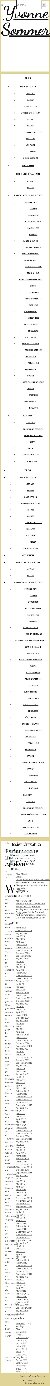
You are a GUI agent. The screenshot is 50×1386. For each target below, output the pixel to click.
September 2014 (24, 1206)
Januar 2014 (21, 1228)
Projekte (20, 1357)
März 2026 (21, 927)
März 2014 (21, 1223)
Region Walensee (33, 299)
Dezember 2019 (24, 1057)
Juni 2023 (20, 986)
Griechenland (30, 401)
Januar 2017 (21, 1127)
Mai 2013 (20, 1251)
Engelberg (33, 331)
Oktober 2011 (23, 1305)
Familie (30, 100)
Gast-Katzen (30, 106)
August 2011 (22, 1310)
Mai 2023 (20, 989)
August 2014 (22, 1209)
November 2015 (24, 1167)
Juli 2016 (20, 1144)
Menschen (28, 165)
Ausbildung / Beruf (30, 113)
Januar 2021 (21, 1037)
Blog (28, 77)
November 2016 (24, 1133)
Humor (19, 1340)
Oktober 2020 (23, 1043)
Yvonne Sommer (10, 1359)
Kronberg (33, 305)
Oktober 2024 (23, 953)
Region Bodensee (33, 350)
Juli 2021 (20, 1023)
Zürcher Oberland (33, 247)
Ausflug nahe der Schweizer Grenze (33, 909)
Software (20, 1362)
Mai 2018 (20, 1082)
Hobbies (30, 119)
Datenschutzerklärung (34, 1383)
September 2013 (24, 1240)
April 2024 (21, 969)
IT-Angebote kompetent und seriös (33, 879)
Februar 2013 (22, 1259)
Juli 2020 (20, 1051)
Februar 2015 (22, 1192)
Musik (30, 448)
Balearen (33, 395)
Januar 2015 (21, 1195)
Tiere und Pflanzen (28, 173)
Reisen (19, 1360)
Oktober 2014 (23, 1203)
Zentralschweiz (30, 324)
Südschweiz (30, 337)
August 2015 (22, 1175)
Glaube (30, 126)
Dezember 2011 (24, 1299)
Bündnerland (30, 311)
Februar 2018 (22, 1091)
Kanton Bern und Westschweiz (30, 640)
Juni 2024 (20, 964)
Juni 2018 (20, 1079)
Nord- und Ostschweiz (30, 279)
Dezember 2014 (24, 1198)
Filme (18, 1334)
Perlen (33, 151)
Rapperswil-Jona (33, 222)
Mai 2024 (20, 967)
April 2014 (21, 1220)
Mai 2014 (20, 1217)
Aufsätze (30, 138)
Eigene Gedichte (30, 158)
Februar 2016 (22, 1158)
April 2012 (21, 1288)
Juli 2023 (20, 984)
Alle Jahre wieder (24, 900)
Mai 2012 (20, 1285)
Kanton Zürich (30, 241)
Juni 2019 (20, 1068)
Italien (30, 376)
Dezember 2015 (24, 1164)
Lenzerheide (33, 318)
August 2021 (22, 1020)
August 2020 (22, 1048)
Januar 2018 (21, 1093)
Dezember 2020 (24, 1040)
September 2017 (24, 1105)
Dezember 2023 (24, 975)
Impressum (30, 1380)
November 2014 (24, 1200)
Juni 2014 (20, 1214)
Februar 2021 (22, 1034)
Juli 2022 (20, 1006)
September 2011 (24, 1307)
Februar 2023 (22, 992)
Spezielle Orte (31, 202)
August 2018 (22, 1074)
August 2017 (22, 1107)
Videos (19, 1371)
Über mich (30, 93)
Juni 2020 (20, 1054)
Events (19, 1331)
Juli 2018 (20, 1076)
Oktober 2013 (23, 1237)
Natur (18, 1354)
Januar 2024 (21, 972)
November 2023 (24, 978)
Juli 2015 (20, 1178)
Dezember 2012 (24, 1265)
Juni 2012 (20, 1282)
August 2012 (22, 1276)
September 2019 (24, 1062)
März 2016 (21, 1155)
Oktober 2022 (23, 1000)
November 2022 (24, 998)
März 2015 (21, 1189)
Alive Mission (22, 873)
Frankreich (30, 369)
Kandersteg (33, 228)
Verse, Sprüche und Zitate (33, 814)
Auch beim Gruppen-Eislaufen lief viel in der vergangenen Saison (31, 916)
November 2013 (24, 1234)
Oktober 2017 (23, 1102)
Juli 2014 (20, 1212)
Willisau (33, 234)
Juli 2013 (20, 1245)
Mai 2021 (20, 1029)
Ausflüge (20, 1326)
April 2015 (21, 1186)
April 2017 (21, 1119)
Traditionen (30, 461)
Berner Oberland (33, 267)
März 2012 (21, 1290)
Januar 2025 (21, 944)
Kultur (27, 415)
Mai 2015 (20, 1183)
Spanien (30, 388)
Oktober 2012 (23, 1271)
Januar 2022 (21, 1014)
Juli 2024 (20, 961)
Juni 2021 (20, 1026)
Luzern (33, 209)
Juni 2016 (20, 1147)
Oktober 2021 (23, 1017)
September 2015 (24, 1172)
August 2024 (22, 958)
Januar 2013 (21, 1262)
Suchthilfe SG (22, 890)
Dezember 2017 (24, 1096)
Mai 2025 (20, 938)
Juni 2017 (20, 1113)
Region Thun (33, 273)
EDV (18, 1329)
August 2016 (22, 1141)
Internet (20, 1343)
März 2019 (21, 1071)
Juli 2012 (20, 1279)
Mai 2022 (20, 1009)
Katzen (30, 187)
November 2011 (24, 1302)
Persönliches (28, 86)
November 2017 (24, 1099)
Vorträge (30, 145)
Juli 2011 (20, 1313)
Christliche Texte (33, 132)
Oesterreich (30, 356)
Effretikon (33, 215)
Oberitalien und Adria (33, 382)
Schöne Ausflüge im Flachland (30, 912)
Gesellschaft (22, 1337)
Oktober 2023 (23, 981)
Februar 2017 (22, 1124)
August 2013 (22, 1243)
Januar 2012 (21, 1296)
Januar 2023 (21, 995)
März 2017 (21, 1121)
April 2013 (21, 1254)
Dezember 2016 (24, 1130)
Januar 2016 (21, 1161)
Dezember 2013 (24, 1231)
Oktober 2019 (23, 1060)
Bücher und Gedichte (33, 429)
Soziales (20, 1365)
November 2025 (24, 930)
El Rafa (19, 876)
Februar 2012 (22, 1293)
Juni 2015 (20, 1181)
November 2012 (24, 1268)
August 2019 (22, 1065)
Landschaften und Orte (28, 195)
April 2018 (21, 1085)
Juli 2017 (20, 1110)
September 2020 (24, 1045)
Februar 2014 (22, 1226)
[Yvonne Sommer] (25, 29)
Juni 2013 (20, 1248)
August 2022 (22, 1003)
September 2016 (24, 1138)
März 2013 (21, 1257)
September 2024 (24, 955)
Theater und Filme (30, 455)
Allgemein (20, 1323)
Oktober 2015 (23, 1169)
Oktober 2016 (23, 1136)
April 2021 (21, 1031)
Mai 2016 (20, 1150)
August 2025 (22, 933)
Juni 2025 (20, 936)
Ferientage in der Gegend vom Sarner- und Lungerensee (30, 905)
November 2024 (24, 950)
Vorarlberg (33, 363)
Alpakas (31, 181)
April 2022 (21, 1012)
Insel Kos (33, 408)
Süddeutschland (30, 344)
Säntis (33, 286)
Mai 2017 (20, 1116)
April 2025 (21, 941)
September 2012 (24, 1274)
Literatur (30, 423)
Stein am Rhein (33, 292)
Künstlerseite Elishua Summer (30, 882)
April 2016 (21, 1152)
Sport (18, 1368)
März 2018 (21, 1088)
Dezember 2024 (24, 947)
